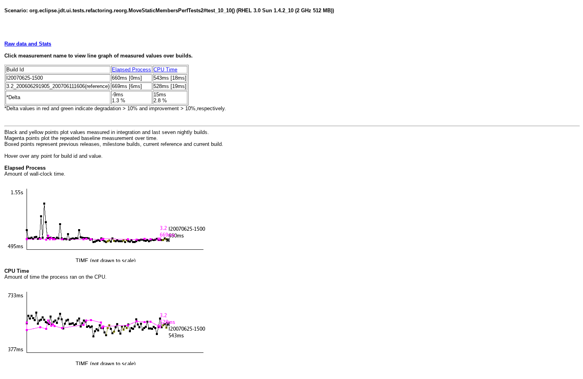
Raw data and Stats (27, 44)
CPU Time (165, 70)
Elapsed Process (131, 70)
